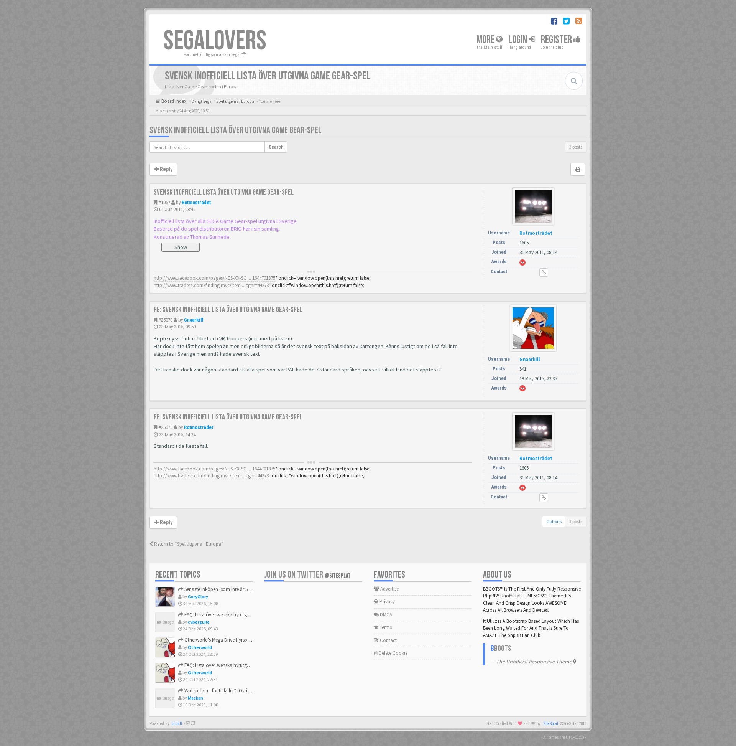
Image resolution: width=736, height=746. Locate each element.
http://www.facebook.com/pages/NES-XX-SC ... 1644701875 (214, 278)
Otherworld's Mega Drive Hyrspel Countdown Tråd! (235, 640)
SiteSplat (551, 723)
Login (518, 39)
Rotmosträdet (196, 202)
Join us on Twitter (307, 574)
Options (554, 521)
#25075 (165, 427)
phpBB (176, 723)
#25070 (165, 320)
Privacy (386, 601)
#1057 (164, 202)
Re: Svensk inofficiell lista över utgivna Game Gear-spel (228, 309)
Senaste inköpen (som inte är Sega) (220, 589)
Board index (173, 101)
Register (557, 39)
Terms (385, 627)
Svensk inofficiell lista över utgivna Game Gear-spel (236, 130)
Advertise (389, 589)
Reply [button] (165, 169)
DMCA (385, 614)
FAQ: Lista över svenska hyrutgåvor (219, 614)
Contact (388, 640)
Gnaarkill (194, 320)
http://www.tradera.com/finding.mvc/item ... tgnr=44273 (211, 285)
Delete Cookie (392, 653)
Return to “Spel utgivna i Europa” (188, 544)
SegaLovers (214, 41)
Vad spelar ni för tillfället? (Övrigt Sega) (223, 690)
